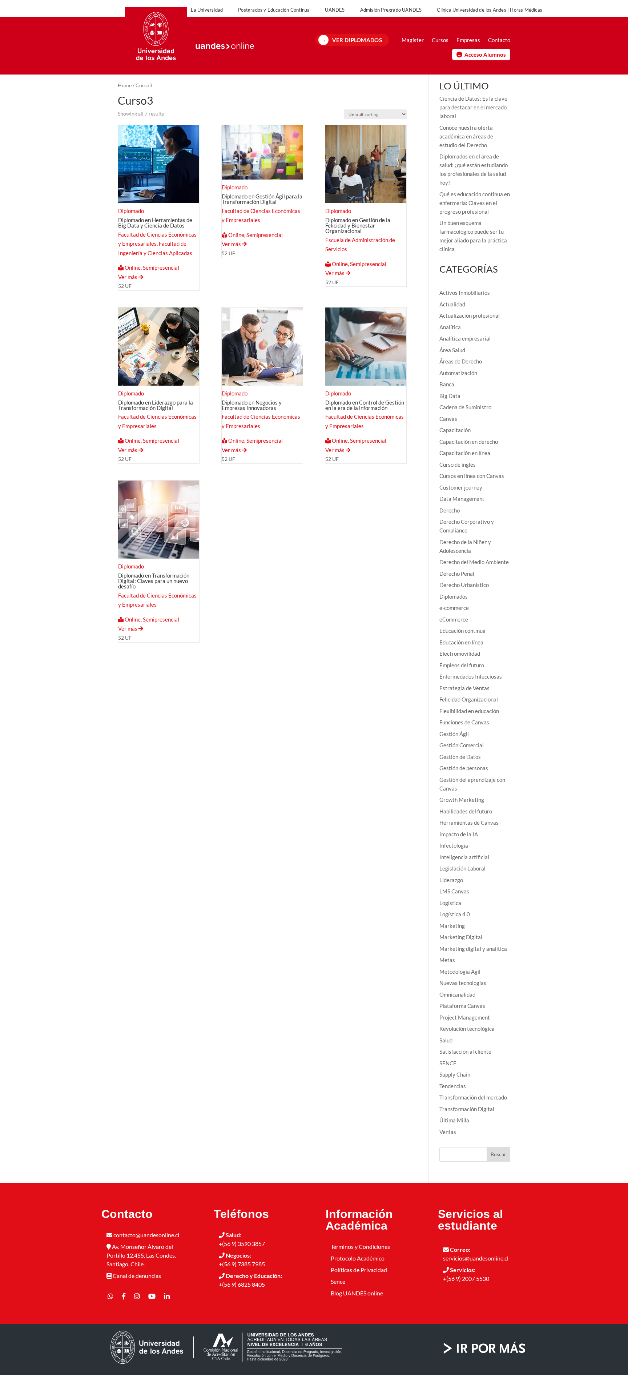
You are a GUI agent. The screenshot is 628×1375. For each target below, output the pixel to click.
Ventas (447, 1132)
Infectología (453, 845)
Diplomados (453, 596)
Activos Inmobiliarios (464, 292)
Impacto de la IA (458, 834)
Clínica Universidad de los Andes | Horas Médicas (489, 10)
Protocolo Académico (358, 1258)
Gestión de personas (463, 768)
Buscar (498, 1154)
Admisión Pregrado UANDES (391, 10)
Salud (445, 1040)
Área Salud (452, 350)
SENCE (447, 1063)
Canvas (448, 418)
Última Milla (454, 1120)
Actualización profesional (469, 315)
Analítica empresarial (465, 338)
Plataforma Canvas (462, 1005)
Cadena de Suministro (465, 407)
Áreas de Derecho (460, 361)
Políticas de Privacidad (359, 1269)
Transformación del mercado (473, 1097)
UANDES (335, 10)
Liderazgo (451, 880)
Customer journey (460, 487)
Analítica (450, 327)
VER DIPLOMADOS (357, 40)
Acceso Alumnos (485, 54)
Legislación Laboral (462, 868)
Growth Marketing (461, 799)
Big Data (449, 396)
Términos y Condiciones (360, 1246)
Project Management (464, 1017)
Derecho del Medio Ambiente (474, 562)
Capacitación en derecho (468, 441)
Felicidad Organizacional (468, 699)
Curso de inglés (457, 464)
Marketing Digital (460, 937)
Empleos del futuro (461, 665)
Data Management (461, 498)
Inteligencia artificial (464, 857)
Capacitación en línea (464, 453)
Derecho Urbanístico (464, 585)
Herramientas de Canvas (469, 822)
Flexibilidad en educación (469, 711)
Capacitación (455, 430)
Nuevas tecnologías (462, 983)
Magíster (413, 40)
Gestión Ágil (454, 734)
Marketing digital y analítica (473, 948)
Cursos (440, 40)
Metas (447, 960)
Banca (446, 384)
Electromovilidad (459, 653)
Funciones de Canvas (464, 722)
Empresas (468, 40)
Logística (450, 903)
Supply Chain (454, 1074)
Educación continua (462, 630)
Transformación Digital (466, 1109)
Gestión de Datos (460, 756)
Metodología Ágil (459, 971)
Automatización (458, 373)
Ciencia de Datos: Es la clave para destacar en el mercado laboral (473, 107)
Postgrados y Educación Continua (274, 10)
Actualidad (452, 304)
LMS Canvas (454, 891)
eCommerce (453, 619)
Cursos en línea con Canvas (471, 476)
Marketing (452, 925)
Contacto (499, 40)
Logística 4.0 (454, 914)
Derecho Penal (456, 573)
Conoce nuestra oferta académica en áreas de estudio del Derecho (466, 136)
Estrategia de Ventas (464, 688)
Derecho (449, 510)
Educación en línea (461, 642)
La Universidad (207, 10)
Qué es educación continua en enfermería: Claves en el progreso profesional (474, 203)
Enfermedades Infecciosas (470, 676)
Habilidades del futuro (465, 811)
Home (125, 85)
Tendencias (452, 1086)
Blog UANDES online (357, 1293)
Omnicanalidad (457, 994)
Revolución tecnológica (467, 1028)
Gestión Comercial (461, 745)
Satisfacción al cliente (465, 1051)
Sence (338, 1281)
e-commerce (454, 607)
